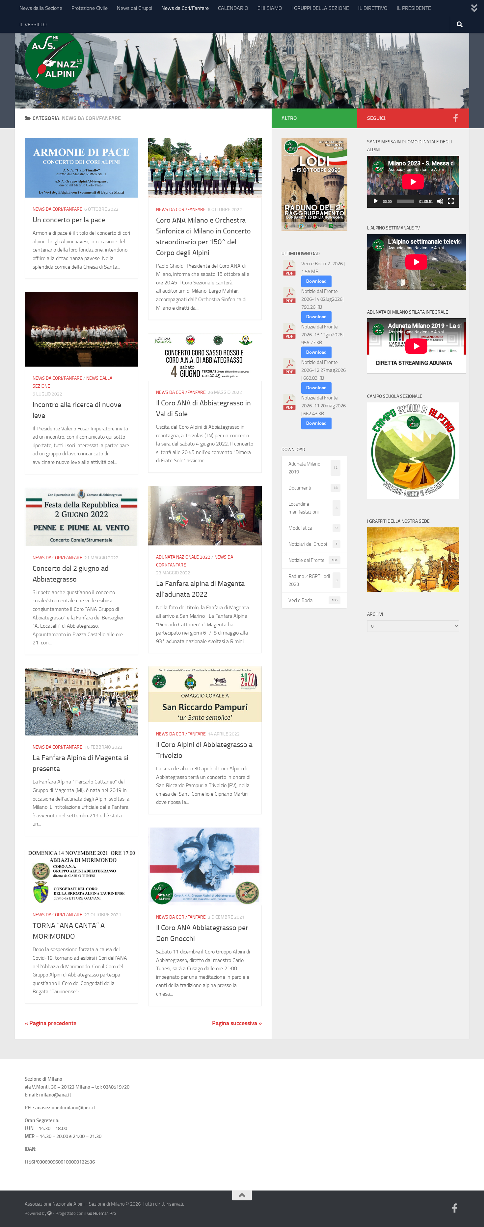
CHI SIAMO (269, 8)
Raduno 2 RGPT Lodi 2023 (312, 580)
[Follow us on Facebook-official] (455, 118)
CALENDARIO (233, 8)
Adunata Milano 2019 (312, 468)
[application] (413, 182)
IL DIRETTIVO (373, 8)
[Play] (375, 201)
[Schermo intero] (450, 201)
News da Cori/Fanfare (185, 8)
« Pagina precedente (50, 1023)
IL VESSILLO (33, 24)
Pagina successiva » (237, 1023)
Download (316, 281)
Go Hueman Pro (101, 1213)
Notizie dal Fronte (312, 560)
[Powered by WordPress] (49, 1213)
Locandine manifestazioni (312, 508)
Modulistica (312, 528)
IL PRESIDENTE (414, 8)
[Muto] (440, 201)
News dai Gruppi (134, 8)
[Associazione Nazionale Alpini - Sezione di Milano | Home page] (54, 59)
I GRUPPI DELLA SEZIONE (320, 8)
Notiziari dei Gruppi (312, 544)
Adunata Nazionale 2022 (183, 557)
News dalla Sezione (40, 8)
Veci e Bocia (312, 600)
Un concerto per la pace (69, 220)
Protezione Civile (89, 8)
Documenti (312, 488)
